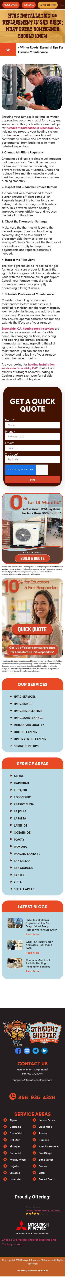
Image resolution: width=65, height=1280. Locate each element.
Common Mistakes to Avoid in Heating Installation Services (38, 963)
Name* (9, 420)
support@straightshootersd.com (32, 1080)
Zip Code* (11, 454)
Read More (33, 934)
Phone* (10, 431)
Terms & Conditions (37, 1270)
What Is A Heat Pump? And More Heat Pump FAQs (39, 945)
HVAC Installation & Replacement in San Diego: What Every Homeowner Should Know (41, 924)
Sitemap (46, 1260)
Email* (9, 443)
